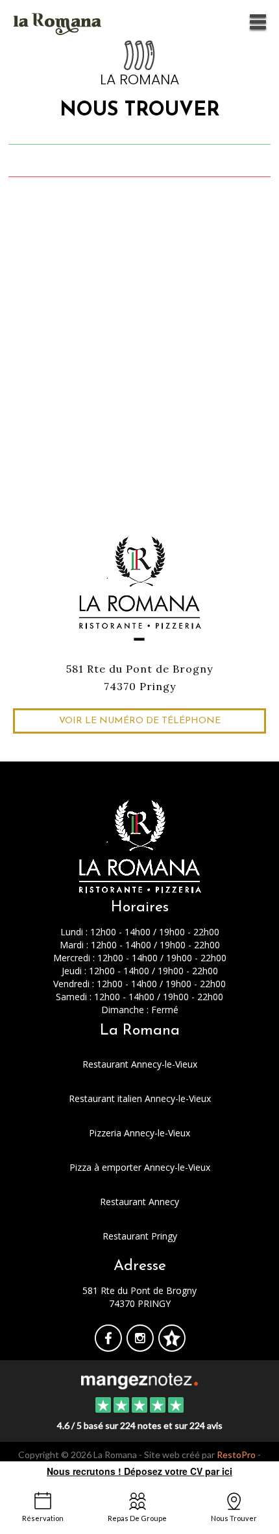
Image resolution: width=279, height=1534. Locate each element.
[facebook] (109, 1347)
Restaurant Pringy (140, 1236)
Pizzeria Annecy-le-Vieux (139, 1133)
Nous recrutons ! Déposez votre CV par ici (139, 1471)
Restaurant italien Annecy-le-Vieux (140, 1098)
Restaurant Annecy (139, 1201)
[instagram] (141, 1347)
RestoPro (236, 1454)
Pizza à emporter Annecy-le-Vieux (139, 1167)
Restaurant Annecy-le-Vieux (139, 1064)
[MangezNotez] (171, 1347)
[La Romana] (139, 1379)
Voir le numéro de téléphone (140, 721)
